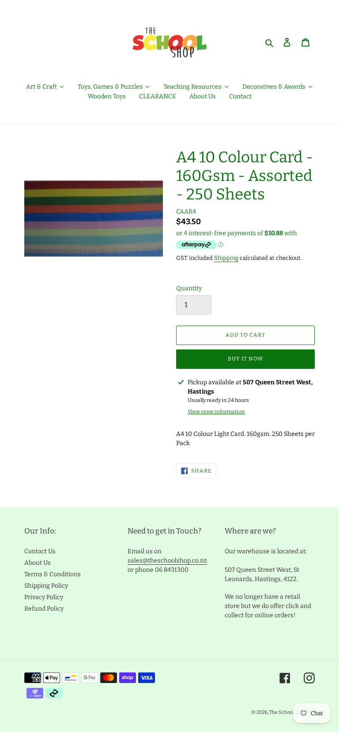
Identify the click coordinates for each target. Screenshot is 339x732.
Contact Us (40, 551)
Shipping (226, 258)
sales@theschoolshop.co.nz (167, 560)
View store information (216, 412)
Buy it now (245, 359)
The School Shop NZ (292, 712)
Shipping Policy (46, 585)
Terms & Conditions (52, 574)
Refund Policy (44, 608)
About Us (37, 563)
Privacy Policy (43, 597)
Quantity (189, 288)
